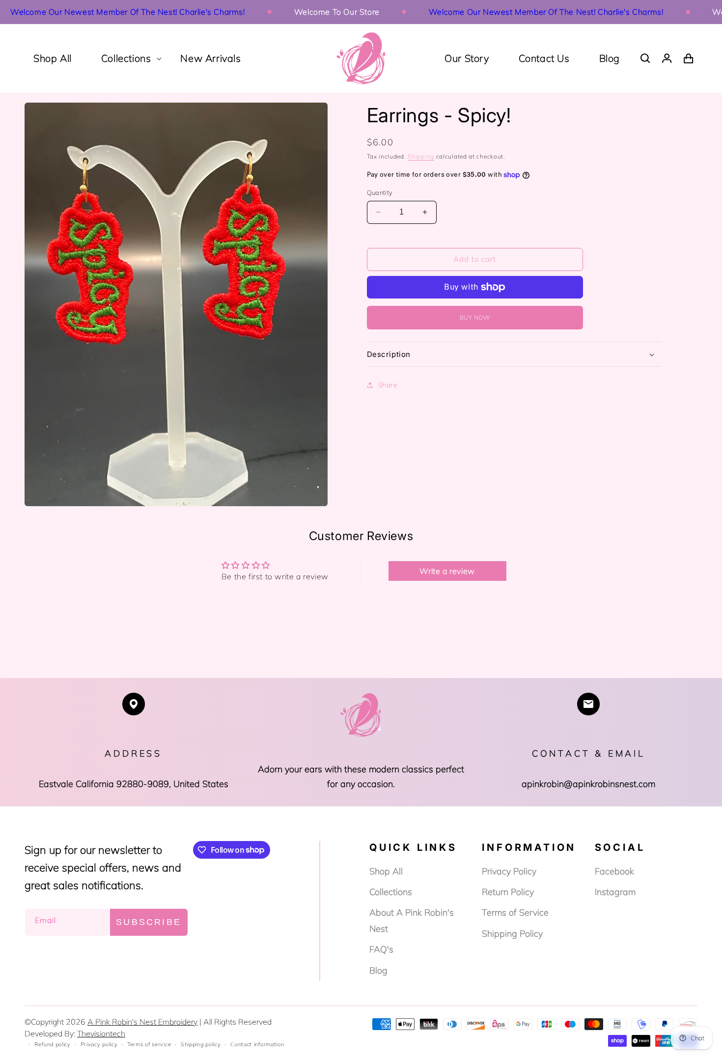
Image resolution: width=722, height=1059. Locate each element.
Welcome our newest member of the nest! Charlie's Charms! (522, 12)
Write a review (446, 571)
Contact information (257, 1044)
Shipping (421, 156)
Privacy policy (99, 1044)
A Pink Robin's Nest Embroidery (142, 1022)
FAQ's (381, 949)
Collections (390, 891)
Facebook (614, 871)
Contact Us (544, 58)
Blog (609, 58)
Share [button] (388, 384)
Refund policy (52, 1044)
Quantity (380, 192)
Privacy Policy (509, 871)
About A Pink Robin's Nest (411, 920)
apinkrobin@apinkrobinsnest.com (588, 783)
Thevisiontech (101, 1033)
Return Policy (508, 891)
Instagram (615, 891)
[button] (126, 58)
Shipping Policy (512, 933)
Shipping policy (201, 1044)
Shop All (386, 871)
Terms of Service (515, 912)
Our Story (466, 58)
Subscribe (148, 922)
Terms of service (149, 1044)
